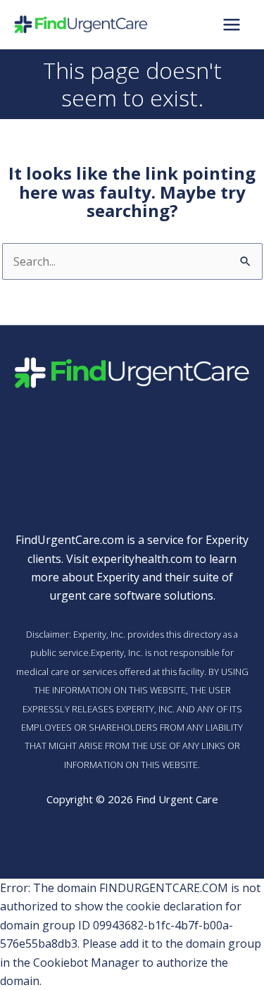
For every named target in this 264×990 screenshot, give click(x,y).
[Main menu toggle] (231, 24)
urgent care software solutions (131, 595)
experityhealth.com (142, 559)
